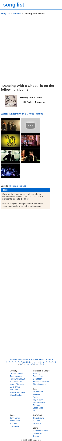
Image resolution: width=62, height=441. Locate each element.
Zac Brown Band (17, 381)
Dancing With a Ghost (31, 97)
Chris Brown (38, 418)
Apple (29, 102)
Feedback (27, 359)
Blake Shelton (16, 395)
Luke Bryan (15, 387)
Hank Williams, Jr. (17, 379)
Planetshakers (39, 384)
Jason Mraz (38, 408)
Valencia (17, 13)
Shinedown (15, 421)
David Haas (38, 376)
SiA (34, 410)
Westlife (36, 394)
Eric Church (15, 390)
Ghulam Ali (37, 433)
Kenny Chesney (17, 384)
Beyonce (37, 423)
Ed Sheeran (38, 392)
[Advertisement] (31, 50)
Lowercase (14, 426)
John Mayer (15, 418)
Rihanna (37, 405)
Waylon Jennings (17, 392)
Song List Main (15, 359)
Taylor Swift (38, 400)
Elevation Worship (41, 381)
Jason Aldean (16, 376)
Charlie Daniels (16, 373)
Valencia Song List (17, 186)
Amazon (41, 102)
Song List (5, 13)
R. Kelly (36, 421)
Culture (36, 436)
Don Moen (37, 379)
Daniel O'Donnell (40, 431)
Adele (35, 397)
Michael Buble (39, 402)
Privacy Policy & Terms (43, 359)
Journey (13, 423)
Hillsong (36, 373)
